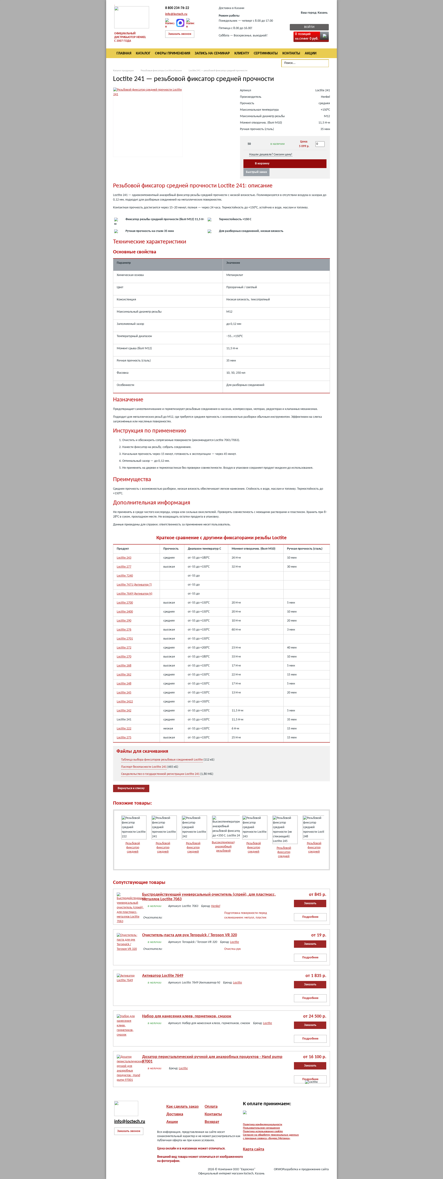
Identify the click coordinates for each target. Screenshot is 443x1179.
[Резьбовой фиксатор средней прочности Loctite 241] (148, 94)
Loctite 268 (124, 665)
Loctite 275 (124, 737)
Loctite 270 (124, 656)
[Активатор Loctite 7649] (127, 984)
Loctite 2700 (125, 602)
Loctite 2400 (125, 611)
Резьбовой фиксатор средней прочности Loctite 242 (193, 852)
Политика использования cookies (263, 1131)
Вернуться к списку (131, 788)
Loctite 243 (124, 558)
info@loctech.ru (176, 14)
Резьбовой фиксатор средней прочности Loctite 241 (163, 852)
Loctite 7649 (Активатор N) (134, 593)
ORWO (278, 1169)
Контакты (213, 1114)
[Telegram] (190, 22)
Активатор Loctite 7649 (162, 976)
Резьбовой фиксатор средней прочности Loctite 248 (314, 852)
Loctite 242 (124, 710)
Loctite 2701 (125, 638)
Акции (172, 1122)
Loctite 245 (124, 692)
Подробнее (310, 917)
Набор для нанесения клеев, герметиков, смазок (186, 1016)
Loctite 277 (124, 567)
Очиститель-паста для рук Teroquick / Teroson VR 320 (189, 935)
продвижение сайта (315, 1169)
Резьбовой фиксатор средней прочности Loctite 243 (253, 852)
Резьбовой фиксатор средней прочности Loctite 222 (133, 852)
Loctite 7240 (125, 576)
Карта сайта (253, 1149)
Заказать (310, 903)
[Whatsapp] (169, 22)
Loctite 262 (124, 674)
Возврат (212, 1122)
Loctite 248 (124, 683)
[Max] (180, 23)
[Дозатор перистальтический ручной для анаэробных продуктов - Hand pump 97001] (127, 1065)
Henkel (215, 906)
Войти (309, 27)
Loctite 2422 (125, 701)
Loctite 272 (124, 647)
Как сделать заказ (182, 1107)
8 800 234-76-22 (177, 8)
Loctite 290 (124, 620)
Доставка (174, 1114)
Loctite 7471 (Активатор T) (134, 585)
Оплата (211, 1107)
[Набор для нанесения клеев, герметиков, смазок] (127, 1024)
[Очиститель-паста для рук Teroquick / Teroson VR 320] (127, 943)
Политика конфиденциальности (262, 1124)
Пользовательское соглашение (261, 1128)
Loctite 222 (124, 728)
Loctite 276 (124, 629)
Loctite (234, 942)
